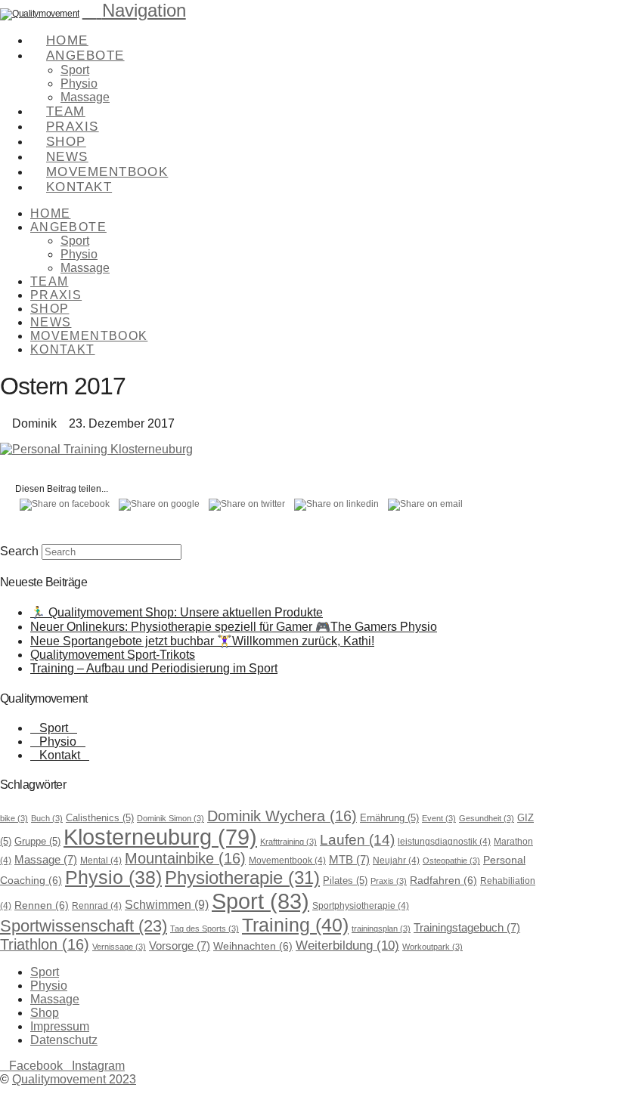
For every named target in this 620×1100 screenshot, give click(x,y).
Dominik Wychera (282, 816)
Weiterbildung (347, 945)
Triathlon (44, 944)
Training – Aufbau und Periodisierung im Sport (153, 668)
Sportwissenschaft (83, 925)
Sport (53, 727)
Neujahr (396, 860)
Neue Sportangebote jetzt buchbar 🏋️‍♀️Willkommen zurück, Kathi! (202, 641)
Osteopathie (451, 860)
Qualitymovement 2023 (74, 1079)
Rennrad (97, 906)
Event (439, 818)
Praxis (388, 880)
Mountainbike (185, 858)
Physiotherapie (242, 878)
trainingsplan (381, 928)
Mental (101, 860)
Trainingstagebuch (467, 928)
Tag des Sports (204, 928)
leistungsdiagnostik (444, 841)
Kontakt (59, 755)
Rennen (41, 905)
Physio (57, 741)
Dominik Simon (170, 818)
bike (14, 818)
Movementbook (287, 860)
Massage (45, 860)
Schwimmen (167, 904)
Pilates (345, 880)
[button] (134, 10)
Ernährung (389, 817)
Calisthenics (100, 817)
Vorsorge (179, 946)
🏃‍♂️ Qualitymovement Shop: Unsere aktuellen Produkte (176, 612)
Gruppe (37, 841)
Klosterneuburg (160, 837)
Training (295, 924)
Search (19, 551)
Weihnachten (253, 946)
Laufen (357, 840)
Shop (44, 1012)
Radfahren (443, 880)
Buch (47, 818)
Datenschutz (64, 1040)
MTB (349, 860)
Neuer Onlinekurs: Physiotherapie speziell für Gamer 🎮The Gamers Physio (233, 626)
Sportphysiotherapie (360, 906)
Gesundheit (486, 818)
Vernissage (119, 946)
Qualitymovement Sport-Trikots (112, 654)
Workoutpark (432, 946)
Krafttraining (288, 841)
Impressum (59, 1026)
